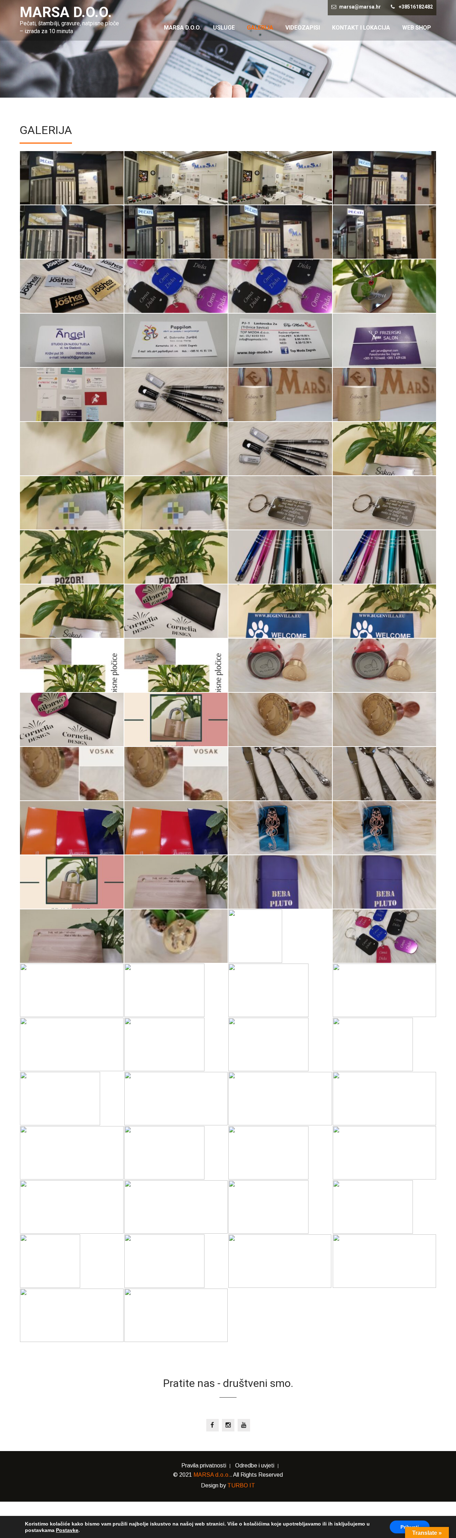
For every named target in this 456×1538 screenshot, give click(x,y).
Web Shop (416, 27)
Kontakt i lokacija (361, 27)
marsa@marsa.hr (360, 7)
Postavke (67, 1530)
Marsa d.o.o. (182, 27)
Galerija (260, 27)
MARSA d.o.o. (211, 1475)
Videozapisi (302, 27)
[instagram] (228, 1425)
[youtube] (244, 1425)
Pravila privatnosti (203, 1466)
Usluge (224, 27)
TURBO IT (241, 1485)
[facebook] (212, 1425)
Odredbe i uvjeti (254, 1466)
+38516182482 (416, 7)
